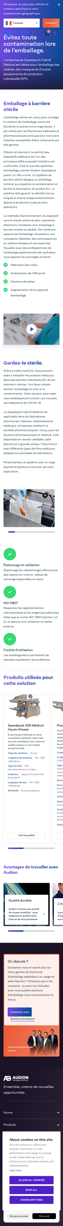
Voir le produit (27, 835)
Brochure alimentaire (22, 1018)
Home (8, 1112)
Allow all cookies (31, 1180)
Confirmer (51, 22)
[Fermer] (59, 4)
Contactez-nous (19, 1012)
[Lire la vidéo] (31, 329)
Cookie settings (31, 1199)
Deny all (31, 1189)
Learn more (15, 1170)
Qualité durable (20, 900)
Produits (10, 1125)
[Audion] (16, 33)
